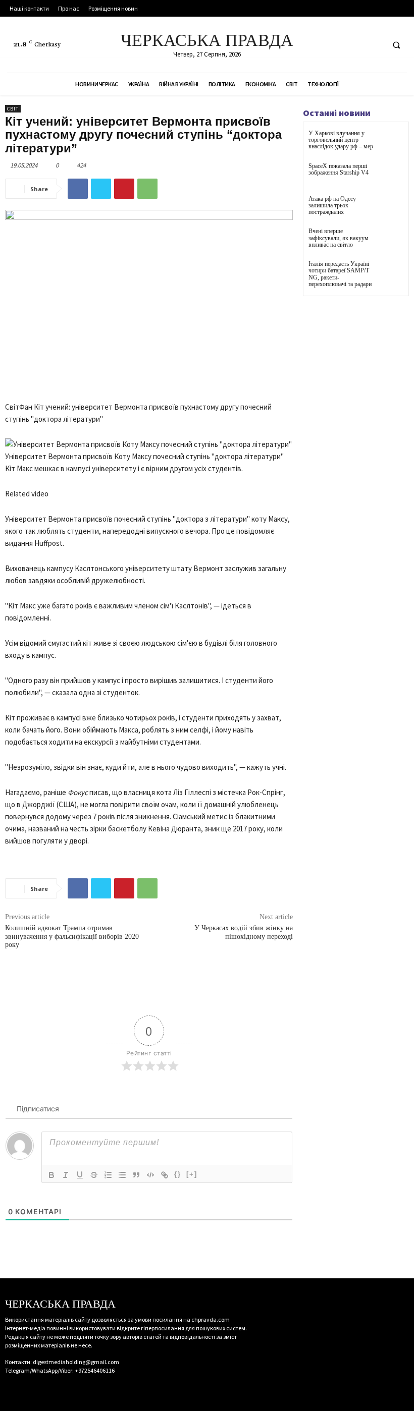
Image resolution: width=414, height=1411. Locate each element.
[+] (191, 1174)
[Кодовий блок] (150, 1175)
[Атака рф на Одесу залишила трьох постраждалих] (391, 208)
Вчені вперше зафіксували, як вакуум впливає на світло (338, 238)
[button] (396, 45)
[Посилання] (165, 1175)
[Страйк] (94, 1175)
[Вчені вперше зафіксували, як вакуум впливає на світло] (391, 240)
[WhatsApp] (147, 189)
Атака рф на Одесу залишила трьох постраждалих (332, 205)
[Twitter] (374, 44)
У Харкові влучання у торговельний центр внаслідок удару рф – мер (340, 140)
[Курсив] (66, 1175)
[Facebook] (337, 44)
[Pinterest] (124, 189)
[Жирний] (51, 1175)
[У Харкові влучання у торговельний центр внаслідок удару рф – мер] (391, 142)
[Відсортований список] (108, 1175)
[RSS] (356, 44)
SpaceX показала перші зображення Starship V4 (338, 169)
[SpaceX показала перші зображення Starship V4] (391, 175)
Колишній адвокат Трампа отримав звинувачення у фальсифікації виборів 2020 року (72, 936)
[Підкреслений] (80, 1175)
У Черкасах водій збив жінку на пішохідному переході (243, 932)
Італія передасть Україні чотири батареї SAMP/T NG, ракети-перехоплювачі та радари (340, 274)
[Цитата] (136, 1175)
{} (177, 1174)
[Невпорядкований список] (122, 1175)
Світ (13, 108)
